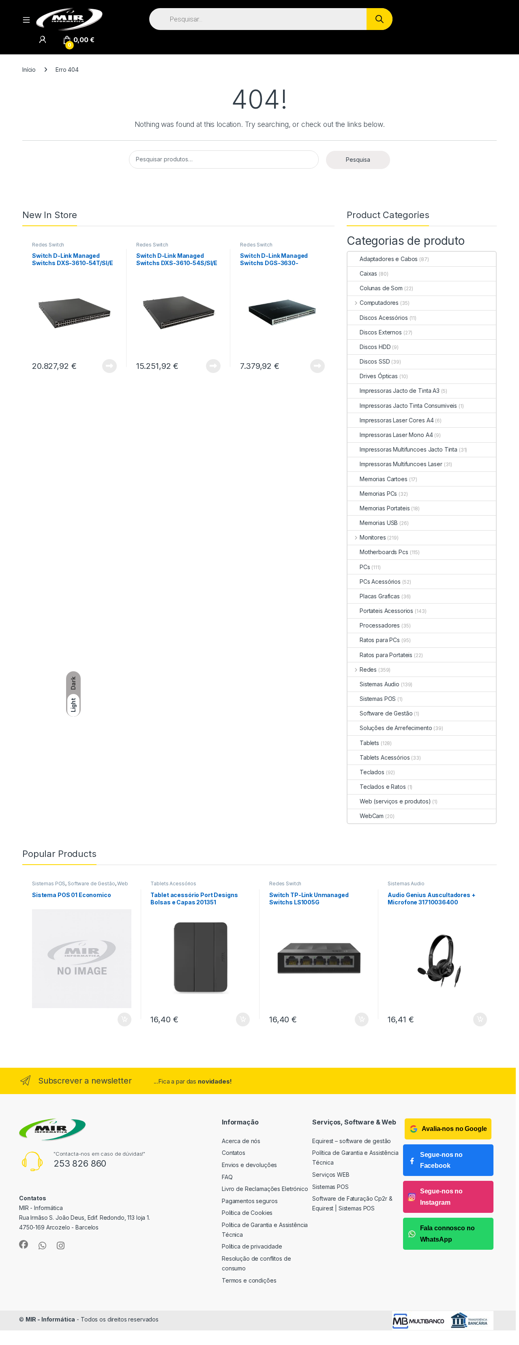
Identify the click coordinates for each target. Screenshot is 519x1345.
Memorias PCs (378, 493)
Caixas (368, 273)
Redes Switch (48, 245)
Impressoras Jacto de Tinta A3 (400, 390)
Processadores (380, 625)
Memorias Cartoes (383, 478)
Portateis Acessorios (386, 610)
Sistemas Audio (379, 684)
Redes (368, 669)
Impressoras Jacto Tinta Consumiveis (408, 405)
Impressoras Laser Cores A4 (396, 420)
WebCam (372, 815)
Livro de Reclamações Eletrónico (265, 1188)
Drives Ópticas (379, 376)
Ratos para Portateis (386, 654)
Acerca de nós (241, 1140)
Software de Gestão (386, 713)
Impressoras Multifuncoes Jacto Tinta (408, 449)
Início (29, 69)
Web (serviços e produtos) (395, 801)
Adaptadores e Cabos (389, 258)
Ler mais (109, 366)
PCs (365, 566)
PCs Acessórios (380, 581)
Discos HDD (375, 346)
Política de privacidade (252, 1246)
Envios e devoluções (249, 1164)
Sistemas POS (378, 698)
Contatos (233, 1152)
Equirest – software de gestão (351, 1140)
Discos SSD (375, 361)
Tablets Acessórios (385, 757)
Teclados (372, 772)
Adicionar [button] (119, 1019)
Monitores (373, 537)
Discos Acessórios (384, 317)
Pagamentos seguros (249, 1200)
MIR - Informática (50, 1319)
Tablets (369, 742)
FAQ (227, 1177)
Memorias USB (379, 522)
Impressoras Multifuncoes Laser (401, 463)
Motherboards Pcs (384, 551)
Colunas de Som (381, 288)
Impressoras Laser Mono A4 (396, 434)
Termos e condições (249, 1280)
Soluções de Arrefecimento (396, 727)
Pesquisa (358, 159)
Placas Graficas (380, 596)
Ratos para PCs (380, 639)
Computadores (379, 302)
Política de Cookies (247, 1212)
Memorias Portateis (385, 508)
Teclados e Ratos (383, 786)
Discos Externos (381, 332)
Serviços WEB (330, 1174)
